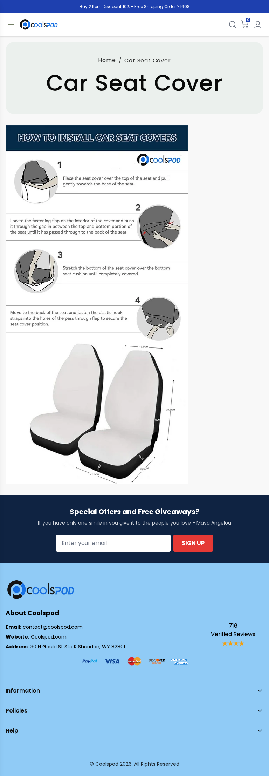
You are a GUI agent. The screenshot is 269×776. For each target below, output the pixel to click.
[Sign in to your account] (257, 24)
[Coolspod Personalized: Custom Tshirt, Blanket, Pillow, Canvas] (38, 24)
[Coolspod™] (41, 590)
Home (107, 60)
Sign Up (193, 543)
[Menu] (11, 24)
